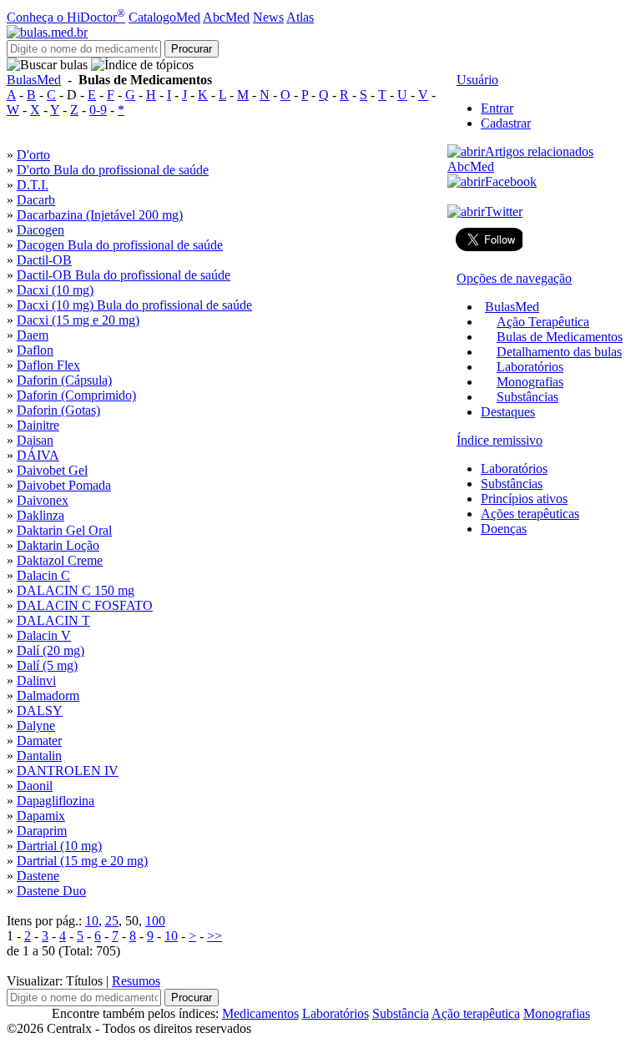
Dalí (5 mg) (47, 665)
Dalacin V (44, 635)
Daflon (35, 350)
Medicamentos (260, 1013)
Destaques (508, 412)
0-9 (98, 110)
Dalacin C (43, 575)
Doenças (504, 529)
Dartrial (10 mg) (59, 846)
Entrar (497, 108)
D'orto (33, 155)
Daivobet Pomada (64, 485)
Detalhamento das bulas (559, 352)
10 (91, 921)
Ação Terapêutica (543, 322)
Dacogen (40, 230)
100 (155, 921)
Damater (39, 740)
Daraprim (42, 831)
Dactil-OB (44, 260)
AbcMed (226, 17)
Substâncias (527, 397)
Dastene (38, 876)
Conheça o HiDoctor (66, 17)
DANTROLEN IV (68, 770)
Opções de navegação (514, 278)
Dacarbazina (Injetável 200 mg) (100, 215)
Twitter (503, 211)
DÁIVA (38, 455)
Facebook (511, 181)
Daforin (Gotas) (58, 410)
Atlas (300, 17)
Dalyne (36, 725)
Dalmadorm (48, 695)
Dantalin (39, 755)
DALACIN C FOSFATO (85, 605)
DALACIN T (53, 620)
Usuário (477, 80)
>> (214, 936)
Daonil (35, 785)
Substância (400, 1013)
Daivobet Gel (52, 470)
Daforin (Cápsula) (64, 380)
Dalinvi (36, 680)
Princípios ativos (524, 498)
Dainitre (38, 425)
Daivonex (42, 500)
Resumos (136, 981)
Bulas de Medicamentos (560, 337)
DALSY (40, 710)
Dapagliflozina (55, 801)
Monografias (530, 382)
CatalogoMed (164, 17)
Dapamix (41, 816)
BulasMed (34, 80)
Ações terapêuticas (530, 513)
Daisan (35, 440)
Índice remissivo (500, 440)
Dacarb (36, 200)
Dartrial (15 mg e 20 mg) (82, 861)
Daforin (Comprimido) (76, 395)
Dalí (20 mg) (50, 650)
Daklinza (40, 515)
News (268, 17)
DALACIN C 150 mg (75, 590)
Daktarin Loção (58, 545)
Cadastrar (506, 123)
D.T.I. (32, 185)
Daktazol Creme (60, 560)
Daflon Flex (48, 365)
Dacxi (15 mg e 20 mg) (78, 320)
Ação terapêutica (476, 1013)
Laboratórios (530, 367)
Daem (32, 335)
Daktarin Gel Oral (64, 530)
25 (112, 921)
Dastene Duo (51, 891)
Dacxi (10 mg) (55, 290)
